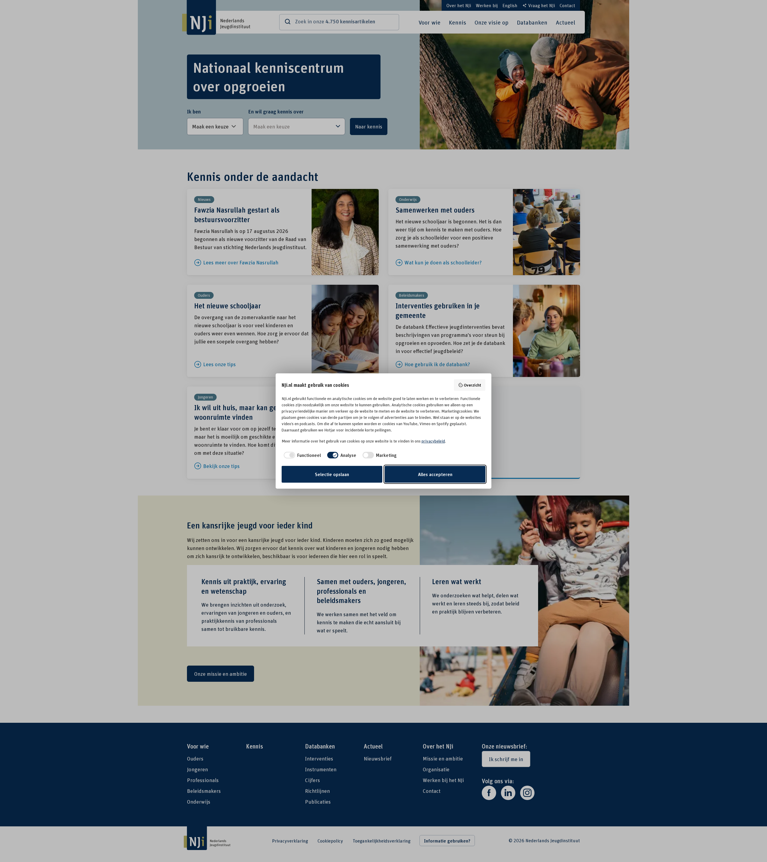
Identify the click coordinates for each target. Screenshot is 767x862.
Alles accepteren (435, 474)
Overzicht (472, 385)
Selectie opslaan (332, 474)
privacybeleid (433, 441)
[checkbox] (301, 455)
